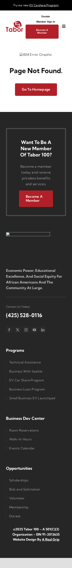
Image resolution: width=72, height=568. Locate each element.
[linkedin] (43, 330)
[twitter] (17, 330)
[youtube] (34, 330)
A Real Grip (50, 539)
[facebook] (9, 330)
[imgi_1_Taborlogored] (14, 22)
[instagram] (26, 330)
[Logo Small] (28, 234)
